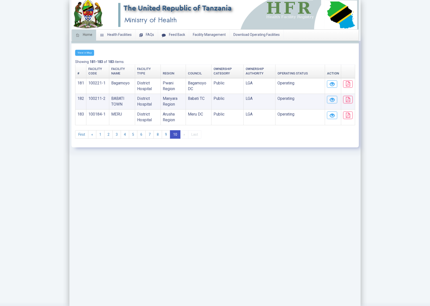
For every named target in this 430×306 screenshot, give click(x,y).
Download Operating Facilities (256, 35)
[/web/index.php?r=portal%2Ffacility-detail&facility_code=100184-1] (332, 115)
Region (168, 73)
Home (87, 35)
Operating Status (292, 73)
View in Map (85, 52)
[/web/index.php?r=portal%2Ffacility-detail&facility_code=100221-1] (332, 84)
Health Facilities (119, 35)
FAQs (149, 35)
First (81, 134)
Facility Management (209, 35)
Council (195, 73)
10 (175, 134)
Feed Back (176, 35)
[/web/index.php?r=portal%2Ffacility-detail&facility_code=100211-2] (332, 99)
